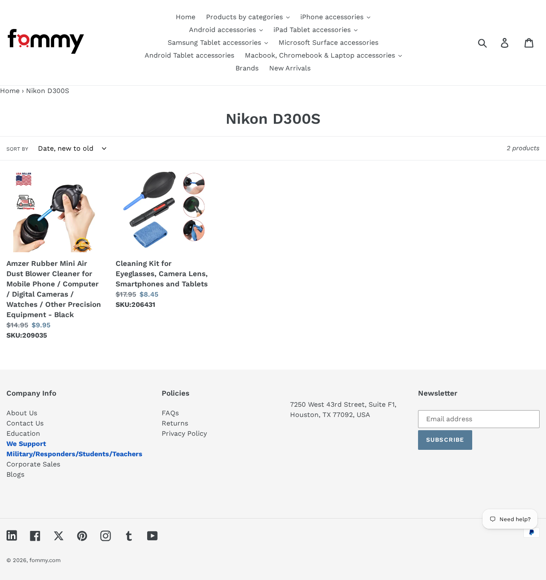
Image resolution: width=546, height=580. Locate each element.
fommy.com (45, 560)
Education (23, 433)
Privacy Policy (184, 433)
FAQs (170, 413)
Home (10, 91)
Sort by (17, 149)
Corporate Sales (33, 464)
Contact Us (25, 423)
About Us (21, 413)
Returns (175, 423)
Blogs (15, 474)
